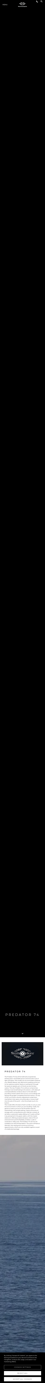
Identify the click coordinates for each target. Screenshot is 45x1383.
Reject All (22, 1373)
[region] (22, 1367)
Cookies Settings (22, 1367)
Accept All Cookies (22, 1379)
